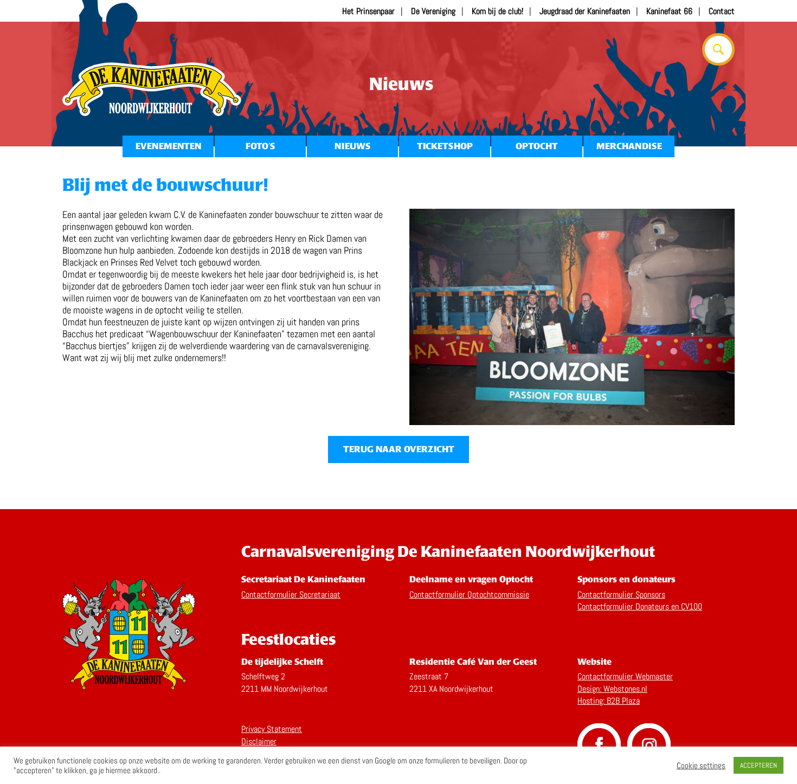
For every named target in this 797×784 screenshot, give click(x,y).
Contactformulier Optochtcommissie (469, 594)
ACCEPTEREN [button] (758, 765)
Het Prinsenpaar (368, 11)
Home (151, 89)
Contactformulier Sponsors (621, 594)
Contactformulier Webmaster (625, 676)
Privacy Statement (271, 729)
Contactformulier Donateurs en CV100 (639, 606)
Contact (722, 11)
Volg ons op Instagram (649, 745)
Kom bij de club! (497, 11)
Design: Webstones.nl (612, 689)
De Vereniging (433, 11)
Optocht (537, 146)
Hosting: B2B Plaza (608, 700)
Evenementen (168, 146)
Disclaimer (259, 741)
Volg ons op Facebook (599, 745)
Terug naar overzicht (398, 449)
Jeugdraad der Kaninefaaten (584, 11)
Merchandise (629, 146)
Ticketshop (445, 146)
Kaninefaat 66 (669, 11)
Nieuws (352, 146)
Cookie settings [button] (701, 765)
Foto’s (260, 146)
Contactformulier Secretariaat (290, 594)
